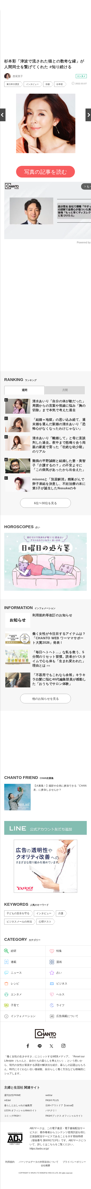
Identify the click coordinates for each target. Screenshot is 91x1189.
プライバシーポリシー (74, 1162)
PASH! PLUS (52, 1100)
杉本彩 (60, 84)
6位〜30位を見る (45, 503)
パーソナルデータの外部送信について (38, 1162)
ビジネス (61, 983)
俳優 (48, 84)
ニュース (16, 972)
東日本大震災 (13, 84)
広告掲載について (67, 1016)
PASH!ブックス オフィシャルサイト (64, 1115)
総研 (13, 950)
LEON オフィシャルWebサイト (20, 1110)
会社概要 (45, 1165)
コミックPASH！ (13, 1115)
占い (59, 972)
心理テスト (45, 921)
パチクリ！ (51, 1110)
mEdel (7, 1100)
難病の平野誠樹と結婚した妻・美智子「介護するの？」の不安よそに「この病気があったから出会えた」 (59, 465)
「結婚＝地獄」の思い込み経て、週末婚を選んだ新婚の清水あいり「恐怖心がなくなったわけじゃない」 (59, 424)
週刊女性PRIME (12, 1095)
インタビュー (32, 84)
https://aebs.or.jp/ (39, 1148)
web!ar (49, 1095)
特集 (59, 950)
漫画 (59, 961)
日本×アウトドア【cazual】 (60, 1105)
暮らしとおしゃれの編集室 (18, 1105)
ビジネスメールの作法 (19, 921)
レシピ (15, 983)
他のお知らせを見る (45, 698)
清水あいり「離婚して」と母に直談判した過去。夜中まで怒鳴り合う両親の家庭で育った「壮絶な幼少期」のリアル (59, 444)
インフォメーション (23, 1016)
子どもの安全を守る (18, 913)
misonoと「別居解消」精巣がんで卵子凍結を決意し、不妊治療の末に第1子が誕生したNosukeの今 (59, 483)
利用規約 (10, 1162)
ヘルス (60, 994)
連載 (13, 961)
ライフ (60, 1005)
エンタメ (81, 76)
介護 (60, 913)
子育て (15, 1005)
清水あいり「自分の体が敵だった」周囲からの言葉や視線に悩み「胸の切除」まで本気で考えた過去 (59, 405)
